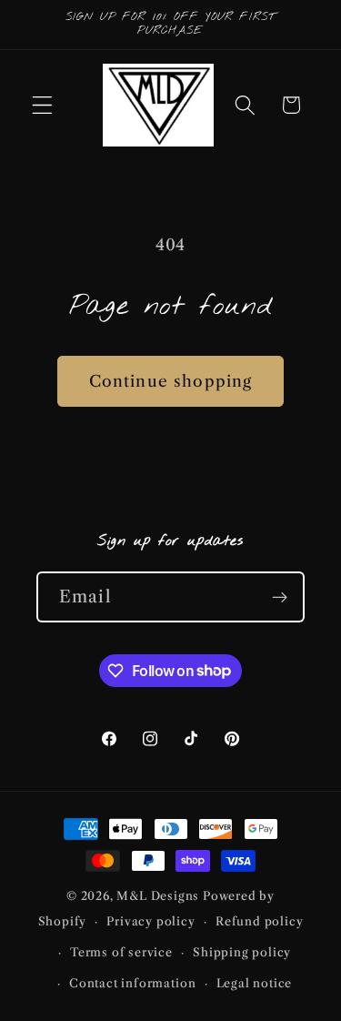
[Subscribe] (279, 596)
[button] (42, 105)
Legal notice (254, 983)
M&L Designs (157, 896)
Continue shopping (171, 380)
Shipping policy (242, 952)
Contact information (132, 983)
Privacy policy (150, 921)
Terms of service (121, 952)
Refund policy (259, 921)
